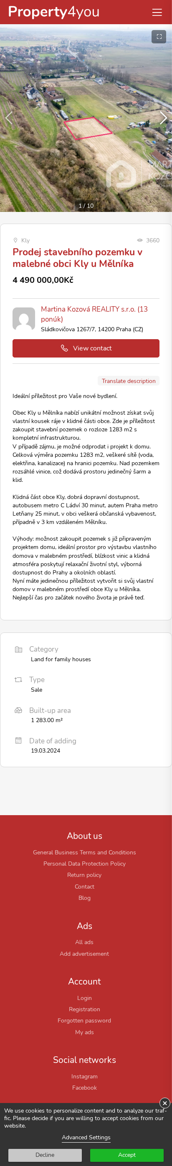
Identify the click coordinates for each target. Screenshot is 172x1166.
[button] (162, 118)
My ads (84, 1032)
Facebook (84, 1087)
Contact (84, 886)
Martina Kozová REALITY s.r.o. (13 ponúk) (94, 314)
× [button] (164, 1103)
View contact (92, 348)
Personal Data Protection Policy (84, 863)
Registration (84, 1009)
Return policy (84, 875)
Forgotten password (84, 1020)
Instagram (84, 1076)
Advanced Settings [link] (86, 1137)
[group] (86, 118)
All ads (84, 942)
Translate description (129, 381)
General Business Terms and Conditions (84, 852)
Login (84, 998)
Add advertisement (84, 953)
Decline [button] (44, 1155)
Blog (84, 898)
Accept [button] (127, 1155)
